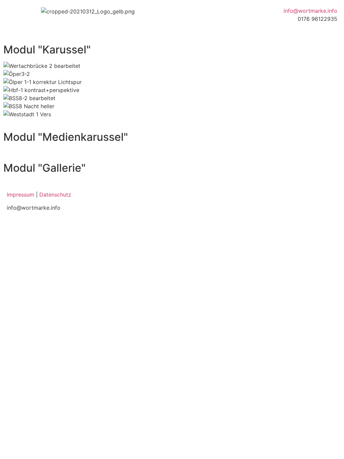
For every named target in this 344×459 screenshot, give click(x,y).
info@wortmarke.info (310, 10)
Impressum (20, 194)
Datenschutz (55, 194)
